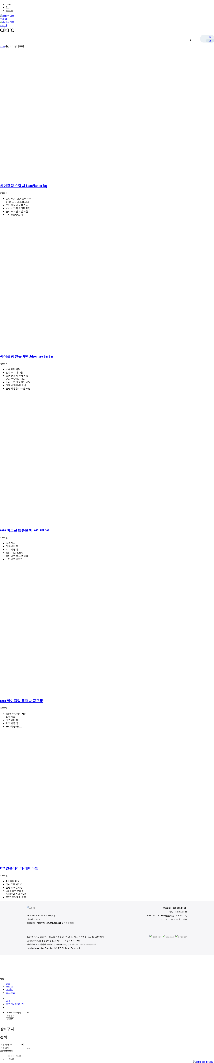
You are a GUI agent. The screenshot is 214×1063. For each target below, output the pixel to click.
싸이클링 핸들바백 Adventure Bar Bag (27, 356)
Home (8, 4)
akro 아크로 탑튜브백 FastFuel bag (24, 530)
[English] (210, 37)
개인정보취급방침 (88, 944)
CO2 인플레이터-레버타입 (19, 868)
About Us (9, 10)
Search (10, 1019)
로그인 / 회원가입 (15, 1004)
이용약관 (74, 944)
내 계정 (9, 989)
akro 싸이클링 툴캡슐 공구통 (21, 700)
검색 (8, 1000)
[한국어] (210, 41)
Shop (8, 7)
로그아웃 (10, 992)
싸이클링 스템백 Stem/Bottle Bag (23, 185)
